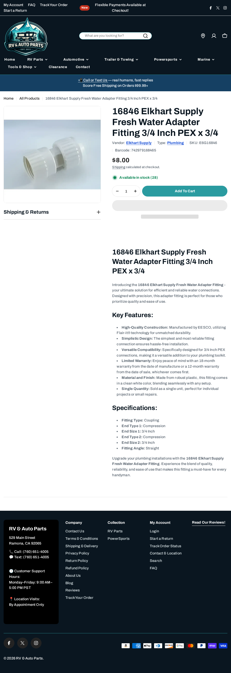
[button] (169, 205)
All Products (29, 98)
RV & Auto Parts (29, 658)
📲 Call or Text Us (93, 80)
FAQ (31, 5)
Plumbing (175, 143)
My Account (13, 5)
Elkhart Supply (139, 143)
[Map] (203, 36)
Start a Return (15, 10)
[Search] (145, 36)
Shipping (118, 167)
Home (9, 98)
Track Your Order (54, 5)
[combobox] (115, 36)
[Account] (214, 36)
